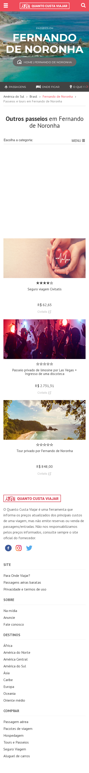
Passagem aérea (15, 721)
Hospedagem (13, 735)
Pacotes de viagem (17, 728)
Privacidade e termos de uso (24, 589)
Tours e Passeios (16, 742)
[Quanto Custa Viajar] (44, 5)
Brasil (33, 96)
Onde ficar (51, 86)
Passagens (17, 86)
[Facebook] (8, 547)
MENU (77, 140)
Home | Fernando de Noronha (48, 62)
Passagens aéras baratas (22, 582)
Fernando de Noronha (58, 96)
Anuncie (9, 617)
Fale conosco (13, 624)
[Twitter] (29, 547)
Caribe (8, 679)
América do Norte (16, 652)
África (7, 645)
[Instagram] (19, 547)
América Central (15, 659)
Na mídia (10, 610)
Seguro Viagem (14, 749)
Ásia (6, 673)
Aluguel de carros (16, 756)
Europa (8, 686)
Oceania (9, 693)
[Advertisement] (44, 193)
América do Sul (13, 96)
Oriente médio (14, 700)
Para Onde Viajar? (16, 575)
